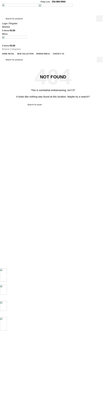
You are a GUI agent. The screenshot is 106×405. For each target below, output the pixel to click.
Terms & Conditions (8, 384)
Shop (2, 359)
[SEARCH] (99, 18)
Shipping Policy (6, 375)
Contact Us (5, 399)
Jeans (2, 350)
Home (2, 345)
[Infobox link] (51, 276)
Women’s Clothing (8, 355)
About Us (4, 395)
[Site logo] (20, 9)
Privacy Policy (6, 370)
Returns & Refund (8, 379)
